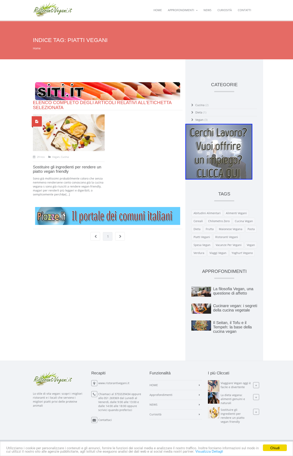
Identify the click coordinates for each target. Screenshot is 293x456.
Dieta (200, 112)
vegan (251, 245)
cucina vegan (244, 221)
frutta (210, 229)
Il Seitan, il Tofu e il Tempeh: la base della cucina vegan (232, 327)
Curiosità (224, 10)
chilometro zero (219, 221)
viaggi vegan (217, 253)
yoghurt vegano (242, 253)
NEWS (207, 10)
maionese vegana (230, 229)
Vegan (201, 120)
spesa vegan (202, 245)
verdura (199, 253)
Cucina (201, 105)
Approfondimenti (181, 10)
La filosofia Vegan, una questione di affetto (233, 291)
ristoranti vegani (226, 237)
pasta (251, 229)
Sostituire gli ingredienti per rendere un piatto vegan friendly (67, 169)
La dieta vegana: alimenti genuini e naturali (233, 399)
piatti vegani (202, 237)
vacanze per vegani (229, 245)
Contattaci (105, 420)
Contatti (244, 10)
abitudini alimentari (207, 213)
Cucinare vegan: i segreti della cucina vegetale (235, 308)
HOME (157, 10)
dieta (197, 229)
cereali (198, 221)
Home (37, 48)
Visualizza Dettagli (209, 451)
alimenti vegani (236, 213)
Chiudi (275, 447)
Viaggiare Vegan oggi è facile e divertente (236, 385)
